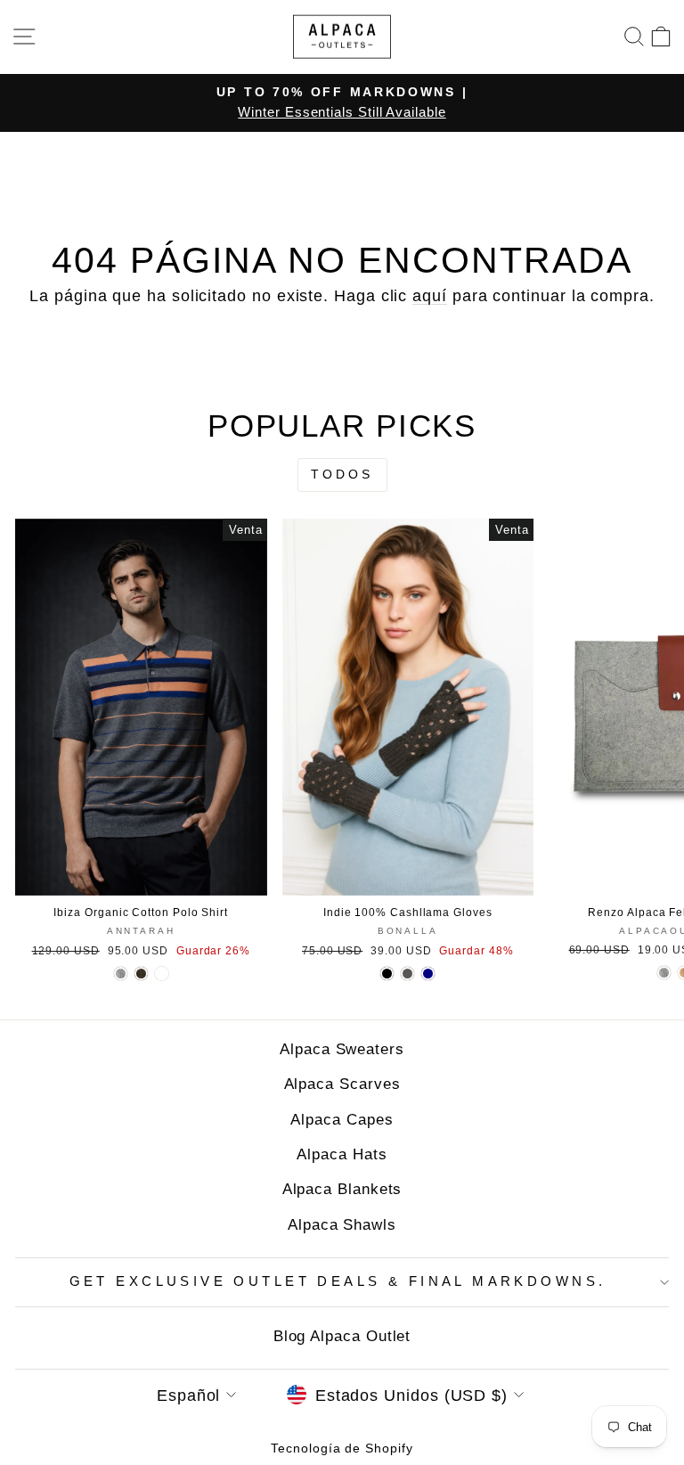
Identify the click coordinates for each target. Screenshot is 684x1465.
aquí (429, 295)
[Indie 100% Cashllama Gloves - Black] (387, 973)
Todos (342, 474)
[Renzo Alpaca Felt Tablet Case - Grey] (664, 972)
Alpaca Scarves (342, 1084)
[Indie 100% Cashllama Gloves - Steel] (407, 973)
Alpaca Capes (341, 1119)
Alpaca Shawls (342, 1224)
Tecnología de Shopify (341, 1448)
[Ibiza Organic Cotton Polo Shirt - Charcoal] (141, 973)
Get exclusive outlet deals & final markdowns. (338, 1281)
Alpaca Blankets (342, 1189)
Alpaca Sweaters (342, 1049)
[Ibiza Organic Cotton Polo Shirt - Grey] (120, 973)
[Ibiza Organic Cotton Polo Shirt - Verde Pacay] (161, 973)
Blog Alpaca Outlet (342, 1336)
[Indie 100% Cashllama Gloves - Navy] (428, 973)
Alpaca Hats (342, 1154)
